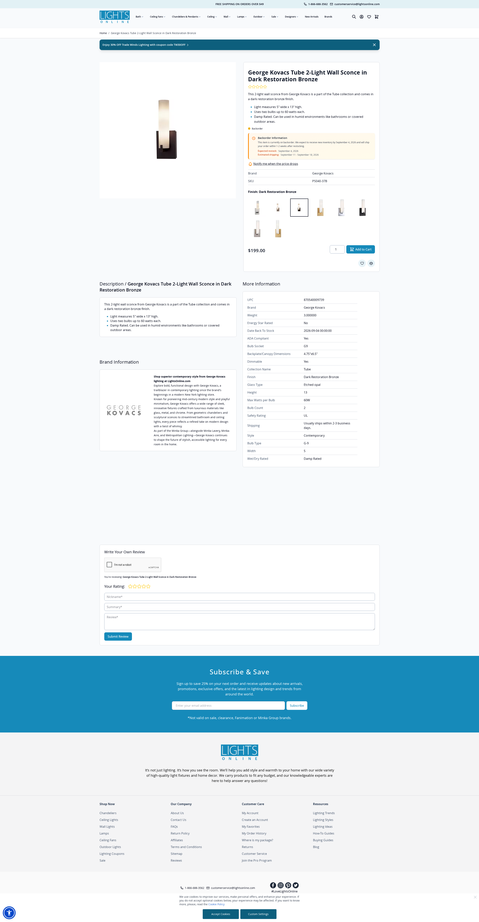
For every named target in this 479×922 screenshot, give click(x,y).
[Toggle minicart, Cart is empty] (377, 17)
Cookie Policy (216, 904)
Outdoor (257, 16)
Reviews (176, 860)
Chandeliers (108, 813)
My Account (250, 813)
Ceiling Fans (156, 16)
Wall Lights (107, 827)
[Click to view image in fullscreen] (168, 130)
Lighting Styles (323, 820)
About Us (177, 813)
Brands (328, 16)
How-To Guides (323, 833)
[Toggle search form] (354, 17)
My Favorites (251, 827)
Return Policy (180, 833)
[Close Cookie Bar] (475, 897)
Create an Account (255, 820)
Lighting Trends (324, 813)
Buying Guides (323, 840)
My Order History (254, 833)
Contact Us (178, 820)
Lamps (240, 16)
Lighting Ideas (323, 827)
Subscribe (297, 705)
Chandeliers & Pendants (185, 16)
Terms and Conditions (186, 847)
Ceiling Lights (109, 820)
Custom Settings (258, 914)
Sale (273, 16)
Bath (138, 16)
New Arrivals (311, 16)
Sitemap (176, 854)
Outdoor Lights (110, 847)
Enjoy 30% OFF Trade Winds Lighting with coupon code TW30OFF (144, 44)
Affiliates (177, 840)
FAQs (174, 827)
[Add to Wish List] (362, 263)
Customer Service (254, 854)
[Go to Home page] (115, 17)
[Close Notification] (374, 45)
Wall (226, 16)
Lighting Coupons (112, 854)
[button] (9, 912)
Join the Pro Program (257, 860)
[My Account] (362, 17)
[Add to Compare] (371, 263)
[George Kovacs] (124, 410)
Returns (247, 847)
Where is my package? (257, 840)
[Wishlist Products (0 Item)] (369, 17)
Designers (290, 16)
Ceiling (211, 16)
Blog (316, 847)
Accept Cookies (220, 914)
